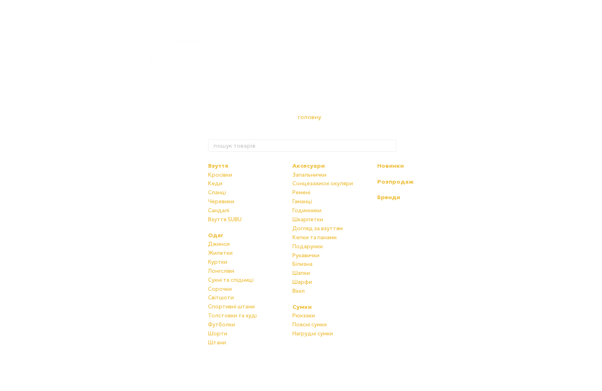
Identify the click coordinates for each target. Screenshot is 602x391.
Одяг (216, 235)
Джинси (219, 243)
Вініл (298, 291)
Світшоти (221, 297)
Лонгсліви (221, 270)
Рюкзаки (303, 315)
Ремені (301, 192)
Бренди (388, 197)
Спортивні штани (231, 306)
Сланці (217, 192)
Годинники (306, 210)
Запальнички (309, 174)
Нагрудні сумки (312, 333)
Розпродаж (395, 181)
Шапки (301, 273)
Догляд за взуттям (317, 228)
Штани (217, 342)
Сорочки (220, 288)
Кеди (215, 183)
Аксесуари (308, 165)
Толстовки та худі (232, 315)
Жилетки (220, 252)
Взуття (218, 165)
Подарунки (307, 246)
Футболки (221, 324)
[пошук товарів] (389, 145)
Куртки (217, 261)
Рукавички (305, 255)
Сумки (302, 306)
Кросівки (220, 174)
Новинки (390, 165)
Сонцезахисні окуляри (322, 183)
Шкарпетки (307, 219)
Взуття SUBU (225, 219)
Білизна (302, 264)
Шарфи (302, 282)
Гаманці (302, 201)
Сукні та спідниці (230, 279)
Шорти (217, 333)
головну (309, 117)
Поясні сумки (309, 324)
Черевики (221, 201)
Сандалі (218, 210)
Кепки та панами (314, 237)
